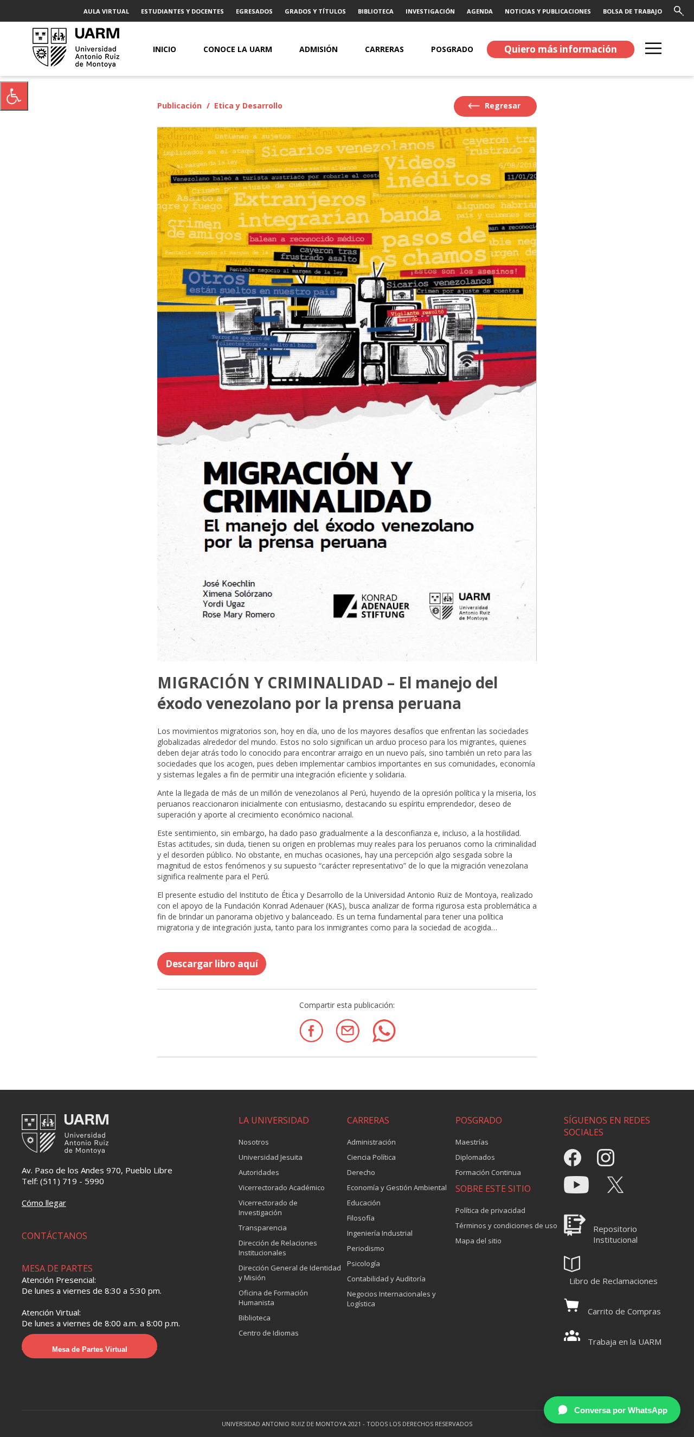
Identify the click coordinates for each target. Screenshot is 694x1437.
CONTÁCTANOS (54, 1236)
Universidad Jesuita (271, 1157)
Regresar (501, 105)
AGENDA (480, 11)
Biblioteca (255, 1318)
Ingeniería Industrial (380, 1233)
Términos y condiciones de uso (506, 1225)
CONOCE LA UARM (237, 49)
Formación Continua (488, 1172)
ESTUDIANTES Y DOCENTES (182, 11)
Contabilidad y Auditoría (386, 1278)
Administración (371, 1142)
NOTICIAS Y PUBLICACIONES (548, 11)
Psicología (363, 1263)
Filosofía (361, 1218)
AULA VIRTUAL (106, 11)
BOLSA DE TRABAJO (632, 11)
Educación (364, 1203)
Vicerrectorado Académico (282, 1187)
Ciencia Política (371, 1157)
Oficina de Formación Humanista (273, 1297)
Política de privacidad (490, 1210)
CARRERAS (384, 49)
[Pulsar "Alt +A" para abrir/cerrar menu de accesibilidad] (14, 96)
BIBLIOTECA (376, 11)
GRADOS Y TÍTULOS (315, 11)
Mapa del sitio (478, 1241)
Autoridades (259, 1172)
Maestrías (472, 1142)
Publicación (179, 105)
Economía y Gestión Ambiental (397, 1187)
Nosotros (254, 1142)
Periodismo (365, 1248)
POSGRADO (452, 49)
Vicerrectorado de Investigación (268, 1207)
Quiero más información (560, 49)
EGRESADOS (254, 11)
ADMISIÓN (318, 49)
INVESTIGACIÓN (430, 11)
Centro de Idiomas (269, 1333)
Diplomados (475, 1157)
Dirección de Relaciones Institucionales (278, 1247)
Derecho (361, 1172)
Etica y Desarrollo (248, 105)
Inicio (164, 49)
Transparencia (263, 1227)
